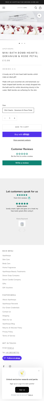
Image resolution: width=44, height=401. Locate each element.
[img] (22, 195)
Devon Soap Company (10, 275)
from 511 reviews (20, 198)
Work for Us (7, 320)
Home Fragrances (9, 267)
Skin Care (6, 259)
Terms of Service (8, 336)
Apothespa (8, 49)
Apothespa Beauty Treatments (14, 271)
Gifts (4, 283)
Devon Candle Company (11, 279)
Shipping (5, 316)
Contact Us (6, 312)
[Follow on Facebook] (3, 366)
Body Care (6, 263)
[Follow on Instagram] (10, 366)
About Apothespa (9, 299)
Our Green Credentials (10, 307)
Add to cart (22, 127)
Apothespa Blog (8, 324)
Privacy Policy (7, 332)
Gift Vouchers (7, 287)
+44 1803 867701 (12, 352)
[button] (20, 230)
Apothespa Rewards (10, 303)
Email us (10, 348)
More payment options (22, 140)
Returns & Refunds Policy (12, 328)
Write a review (22, 163)
